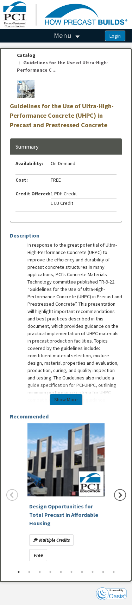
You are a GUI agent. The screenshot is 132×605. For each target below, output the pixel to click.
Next (120, 495)
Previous (12, 495)
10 (113, 571)
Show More (66, 399)
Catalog (26, 55)
